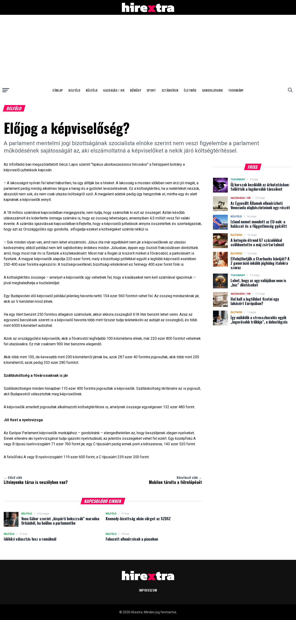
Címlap (57, 90)
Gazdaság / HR (113, 90)
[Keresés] (290, 90)
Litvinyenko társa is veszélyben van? (36, 480)
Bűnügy (135, 90)
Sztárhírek (170, 90)
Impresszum (148, 590)
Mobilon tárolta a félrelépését (175, 480)
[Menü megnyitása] (6, 90)
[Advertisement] (148, 49)
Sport (151, 90)
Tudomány (236, 90)
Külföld (92, 90)
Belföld (74, 90)
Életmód (190, 90)
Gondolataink (212, 90)
